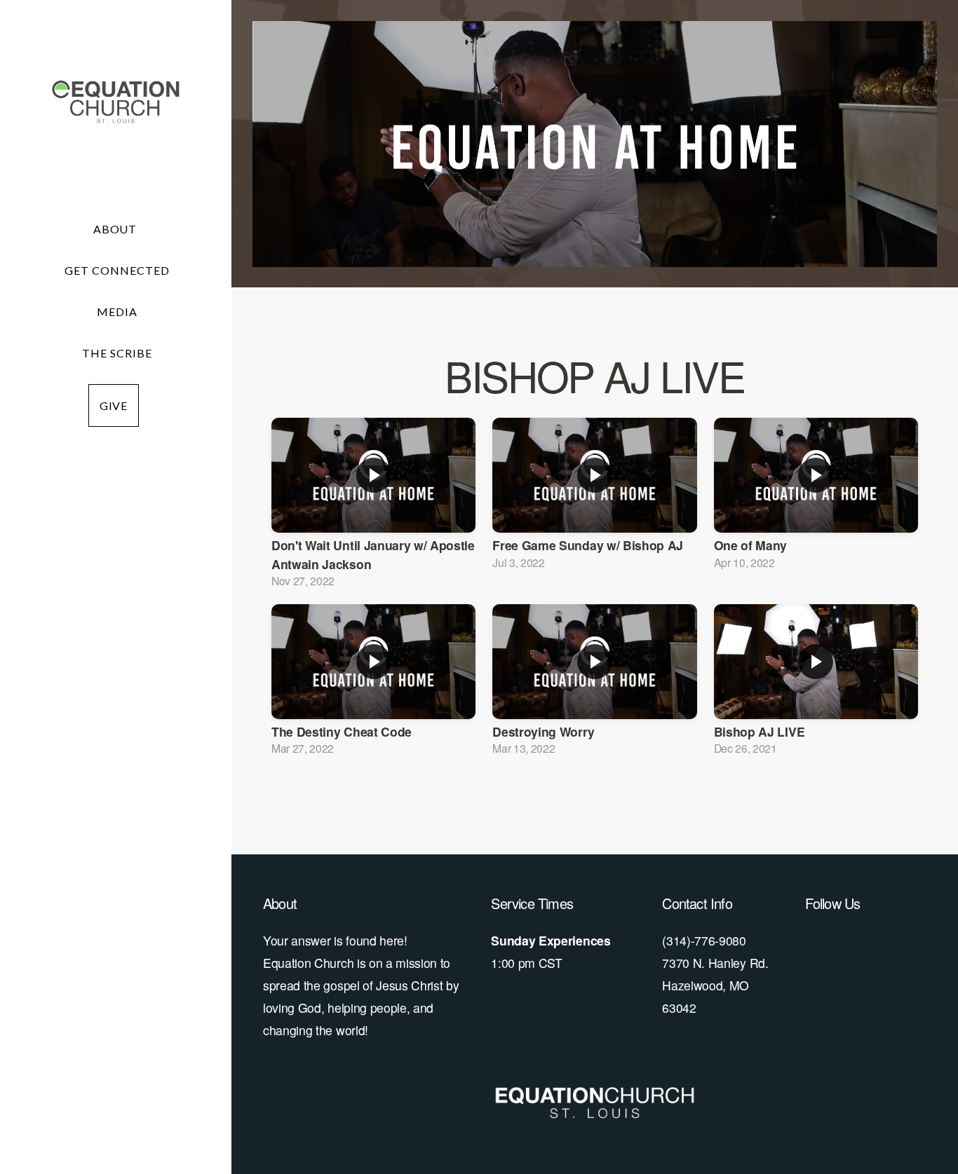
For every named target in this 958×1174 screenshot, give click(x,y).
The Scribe (117, 353)
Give (114, 405)
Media (117, 311)
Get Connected (117, 270)
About (116, 229)
